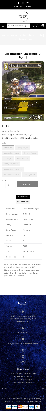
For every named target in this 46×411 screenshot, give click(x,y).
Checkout (18, 6)
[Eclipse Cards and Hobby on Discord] (27, 3)
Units (4, 180)
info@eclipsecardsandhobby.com (23, 343)
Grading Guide (31, 138)
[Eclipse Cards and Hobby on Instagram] (23, 3)
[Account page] (37, 25)
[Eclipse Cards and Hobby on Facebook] (18, 3)
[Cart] (42, 25)
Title (4, 143)
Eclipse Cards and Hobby (23, 39)
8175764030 (23, 332)
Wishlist (28, 6)
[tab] (23, 197)
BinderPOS (36, 401)
